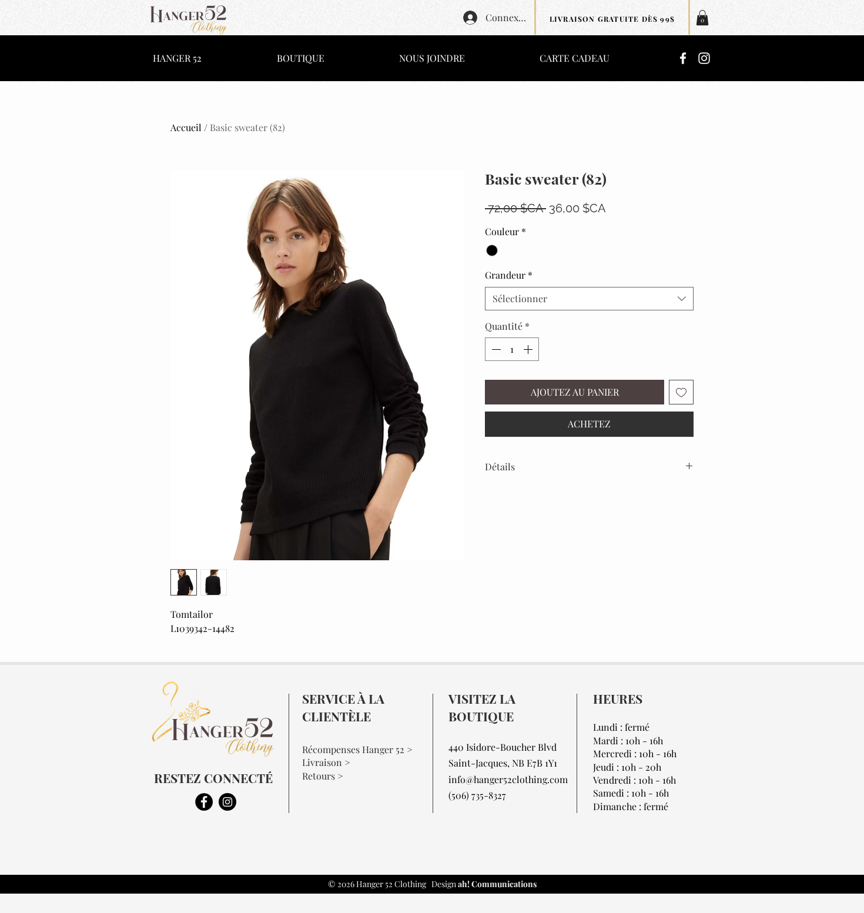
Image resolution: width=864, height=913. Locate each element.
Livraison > (326, 762)
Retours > (322, 776)
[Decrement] (495, 349)
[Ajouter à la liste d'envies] (681, 392)
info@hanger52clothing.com (508, 779)
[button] (702, 17)
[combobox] (589, 298)
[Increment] (529, 349)
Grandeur (509, 275)
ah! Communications (496, 883)
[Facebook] (683, 58)
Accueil (186, 127)
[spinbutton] (512, 349)
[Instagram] (704, 58)
